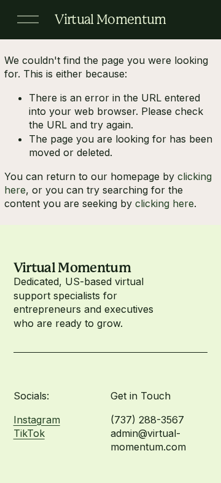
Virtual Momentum (110, 19)
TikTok (29, 433)
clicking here (164, 203)
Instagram (37, 420)
